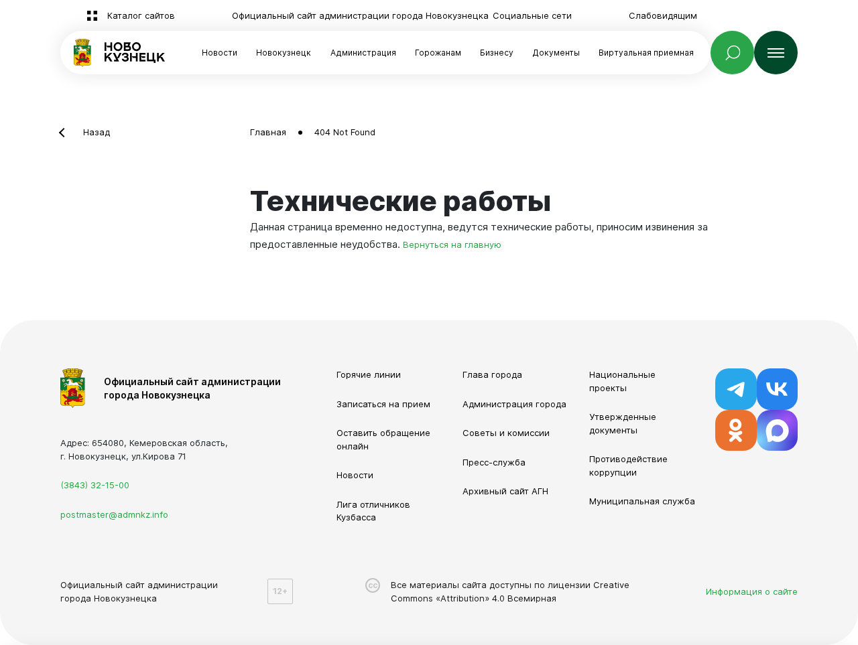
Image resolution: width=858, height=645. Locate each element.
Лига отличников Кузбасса (373, 511)
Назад (96, 132)
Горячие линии (368, 374)
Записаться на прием (383, 404)
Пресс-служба (494, 462)
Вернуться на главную (452, 244)
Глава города (492, 374)
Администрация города (514, 404)
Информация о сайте (752, 591)
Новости (219, 53)
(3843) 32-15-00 (94, 485)
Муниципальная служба (642, 501)
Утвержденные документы (622, 423)
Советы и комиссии (506, 432)
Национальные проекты (622, 381)
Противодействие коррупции (628, 465)
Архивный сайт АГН (505, 491)
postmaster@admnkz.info (114, 514)
